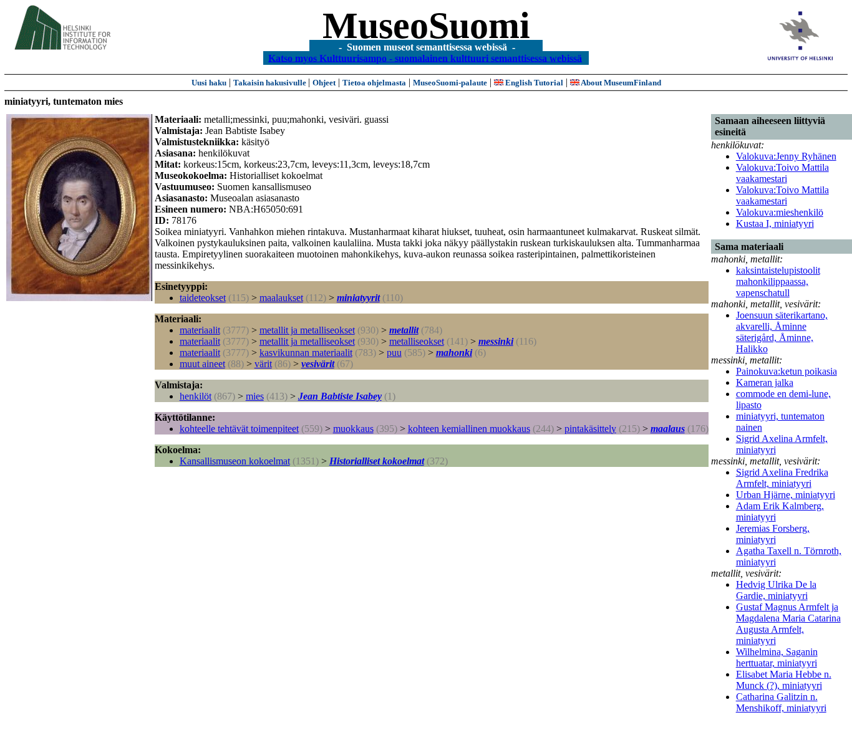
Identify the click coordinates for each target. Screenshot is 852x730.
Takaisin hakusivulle (270, 82)
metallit (404, 330)
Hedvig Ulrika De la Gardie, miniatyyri (776, 590)
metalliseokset (416, 341)
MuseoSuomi (426, 25)
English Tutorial (533, 82)
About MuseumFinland (620, 82)
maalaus (668, 428)
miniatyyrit (358, 297)
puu (394, 352)
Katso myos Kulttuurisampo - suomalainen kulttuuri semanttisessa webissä (425, 57)
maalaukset (281, 297)
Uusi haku (208, 82)
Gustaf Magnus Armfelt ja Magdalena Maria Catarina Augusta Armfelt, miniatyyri (788, 624)
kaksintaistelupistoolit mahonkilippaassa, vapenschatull (778, 281)
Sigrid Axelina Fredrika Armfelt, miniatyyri (782, 478)
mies (255, 396)
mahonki (454, 352)
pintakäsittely (590, 428)
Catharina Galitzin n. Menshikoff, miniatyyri (781, 702)
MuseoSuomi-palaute (450, 82)
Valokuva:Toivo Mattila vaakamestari (782, 173)
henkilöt (195, 396)
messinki (495, 341)
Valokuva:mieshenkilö (779, 212)
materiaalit (200, 330)
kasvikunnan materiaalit (305, 352)
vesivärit (317, 363)
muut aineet (202, 363)
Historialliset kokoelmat (376, 461)
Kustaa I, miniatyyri (775, 223)
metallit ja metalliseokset (307, 330)
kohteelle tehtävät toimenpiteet (239, 428)
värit (263, 363)
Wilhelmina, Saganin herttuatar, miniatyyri (777, 657)
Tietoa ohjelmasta (374, 82)
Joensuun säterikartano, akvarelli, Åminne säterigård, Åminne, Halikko (782, 332)
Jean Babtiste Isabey (340, 396)
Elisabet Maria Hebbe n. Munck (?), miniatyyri (783, 680)
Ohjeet (324, 82)
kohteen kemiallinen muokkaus (469, 428)
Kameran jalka (764, 382)
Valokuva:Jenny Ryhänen (786, 156)
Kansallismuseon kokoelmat (235, 461)
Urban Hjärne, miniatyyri (785, 494)
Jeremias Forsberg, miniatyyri (773, 534)
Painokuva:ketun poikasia (786, 371)
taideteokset (203, 297)
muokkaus (353, 428)
